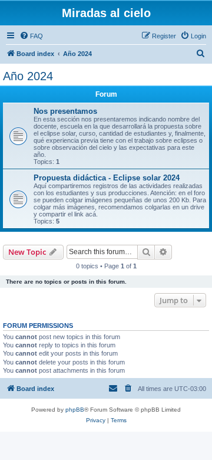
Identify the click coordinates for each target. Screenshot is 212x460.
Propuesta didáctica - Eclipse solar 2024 (107, 177)
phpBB (74, 409)
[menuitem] (31, 36)
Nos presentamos (65, 111)
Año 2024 (28, 76)
